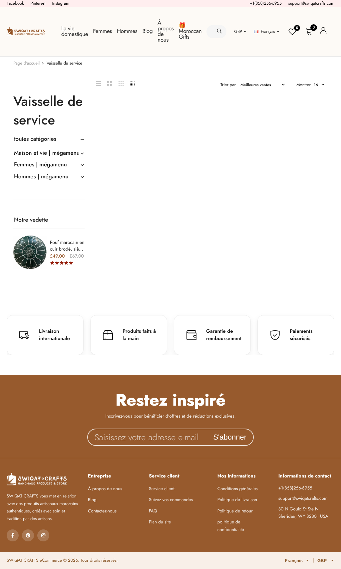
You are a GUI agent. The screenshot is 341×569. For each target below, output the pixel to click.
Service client (161, 489)
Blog (147, 31)
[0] (309, 31)
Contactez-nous (102, 511)
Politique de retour (235, 511)
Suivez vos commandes (171, 500)
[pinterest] (28, 535)
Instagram (60, 3)
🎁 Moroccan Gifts (190, 31)
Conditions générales (237, 489)
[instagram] (43, 535)
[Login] (323, 31)
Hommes (127, 31)
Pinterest (37, 3)
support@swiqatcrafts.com (311, 3)
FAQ (153, 511)
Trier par (228, 85)
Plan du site (160, 522)
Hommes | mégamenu (41, 177)
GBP (238, 31)
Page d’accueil (26, 63)
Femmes (102, 31)
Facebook (15, 3)
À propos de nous (165, 31)
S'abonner (229, 437)
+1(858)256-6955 (266, 3)
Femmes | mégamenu (40, 165)
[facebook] (13, 535)
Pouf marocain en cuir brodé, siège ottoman (67, 249)
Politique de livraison (237, 500)
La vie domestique (74, 31)
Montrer (303, 85)
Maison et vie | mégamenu (47, 153)
